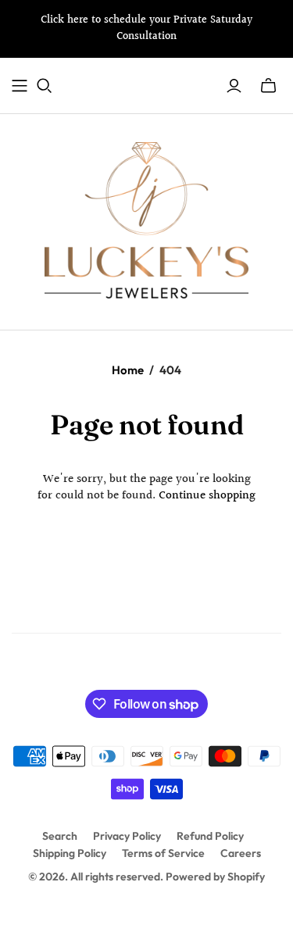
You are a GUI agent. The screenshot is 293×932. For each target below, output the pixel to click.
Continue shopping (207, 496)
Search (59, 836)
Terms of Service (163, 853)
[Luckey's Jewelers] (147, 219)
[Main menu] (19, 86)
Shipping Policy (69, 853)
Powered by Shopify (215, 877)
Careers (240, 853)
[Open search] (44, 86)
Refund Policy (210, 836)
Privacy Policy (127, 836)
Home (128, 369)
